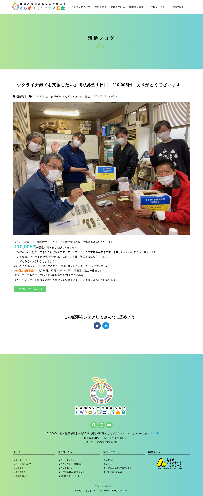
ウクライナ (38, 96)
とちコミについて (81, 7)
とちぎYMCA (53, 96)
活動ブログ (178, 7)
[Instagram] (101, 425)
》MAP (155, 433)
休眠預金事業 (136, 7)
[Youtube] (109, 425)
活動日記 (21, 96)
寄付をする (101, 7)
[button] (97, 325)
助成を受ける (118, 7)
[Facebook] (93, 425)
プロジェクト (158, 7)
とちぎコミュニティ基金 (76, 96)
